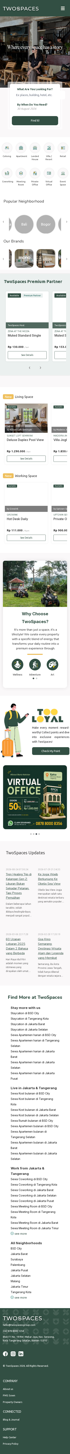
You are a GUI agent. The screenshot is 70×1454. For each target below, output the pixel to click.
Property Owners (12, 1402)
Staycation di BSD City (25, 1013)
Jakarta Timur (19, 1286)
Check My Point (50, 751)
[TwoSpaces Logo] (35, 1318)
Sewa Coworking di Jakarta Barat (32, 1190)
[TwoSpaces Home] (20, 8)
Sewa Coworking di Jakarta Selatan (33, 1195)
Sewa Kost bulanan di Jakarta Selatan (35, 1115)
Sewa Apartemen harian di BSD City (33, 1035)
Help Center (9, 1437)
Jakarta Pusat (19, 1270)
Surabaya (17, 1259)
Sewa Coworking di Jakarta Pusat (32, 1201)
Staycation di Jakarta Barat (28, 1024)
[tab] (33, 678)
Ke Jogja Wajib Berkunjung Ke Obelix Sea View (49, 879)
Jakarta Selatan (21, 1275)
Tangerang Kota (21, 1292)
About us (8, 1389)
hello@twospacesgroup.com (19, 1325)
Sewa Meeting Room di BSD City (31, 1206)
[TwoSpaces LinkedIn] (20, 1353)
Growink (12, 514)
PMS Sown (9, 1395)
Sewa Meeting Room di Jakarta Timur (35, 1228)
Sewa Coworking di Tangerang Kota (34, 1184)
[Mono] (24, 258)
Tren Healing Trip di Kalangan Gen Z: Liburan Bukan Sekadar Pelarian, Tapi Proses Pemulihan (19, 886)
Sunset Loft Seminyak (20, 435)
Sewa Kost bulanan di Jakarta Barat (33, 1109)
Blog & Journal (11, 1419)
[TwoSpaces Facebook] (5, 1353)
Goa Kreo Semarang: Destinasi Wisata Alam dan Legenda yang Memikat (50, 948)
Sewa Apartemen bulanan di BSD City (35, 1126)
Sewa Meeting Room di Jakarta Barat (34, 1222)
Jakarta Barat (19, 1254)
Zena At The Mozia (18, 331)
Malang (15, 1281)
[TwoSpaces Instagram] (13, 1353)
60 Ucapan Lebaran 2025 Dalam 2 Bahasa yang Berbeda (17, 946)
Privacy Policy (10, 1443)
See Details (27, 355)
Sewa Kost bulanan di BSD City (30, 1093)
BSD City (16, 1248)
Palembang (18, 1264)
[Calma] (46, 258)
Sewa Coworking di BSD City (29, 1179)
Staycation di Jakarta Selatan (29, 1029)
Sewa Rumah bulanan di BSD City (32, 1120)
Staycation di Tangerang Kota (30, 1018)
